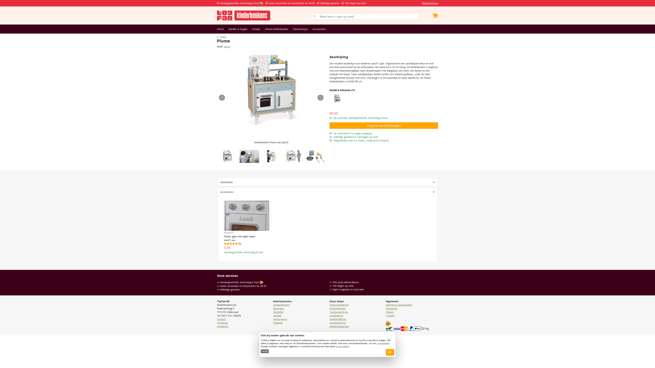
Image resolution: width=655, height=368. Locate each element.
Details (264, 351)
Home (220, 29)
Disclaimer (391, 308)
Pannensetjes (300, 29)
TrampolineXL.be (339, 312)
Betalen (277, 315)
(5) (243, 242)
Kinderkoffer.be (338, 319)
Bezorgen (278, 308)
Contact (221, 319)
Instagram (222, 326)
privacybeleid (342, 346)
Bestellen (278, 312)
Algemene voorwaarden (399, 304)
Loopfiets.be (336, 315)
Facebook (222, 322)
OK (390, 352)
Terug (223, 36)
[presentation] (222, 98)
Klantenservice (430, 3)
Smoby (256, 29)
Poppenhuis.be (338, 308)
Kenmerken (226, 182)
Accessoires (319, 29)
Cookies (390, 315)
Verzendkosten (281, 304)
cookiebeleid (383, 343)
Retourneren (280, 319)
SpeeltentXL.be (338, 322)
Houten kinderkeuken (276, 29)
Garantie (278, 322)
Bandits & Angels (238, 29)
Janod (227, 46)
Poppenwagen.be (339, 304)
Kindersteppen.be (339, 326)
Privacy (390, 312)
